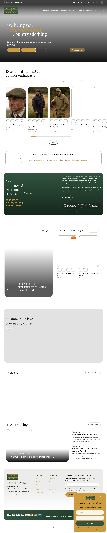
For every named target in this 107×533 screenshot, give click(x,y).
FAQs (50, 481)
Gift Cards (38, 481)
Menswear (46, 10)
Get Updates (90, 523)
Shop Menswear (13, 50)
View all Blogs (94, 424)
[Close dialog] (100, 496)
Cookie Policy (52, 492)
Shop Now (67, 197)
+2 (43, 121)
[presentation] (84, 82)
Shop (37, 478)
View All (53, 142)
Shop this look (78, 50)
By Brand (81, 10)
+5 (22, 121)
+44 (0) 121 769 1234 (17, 482)
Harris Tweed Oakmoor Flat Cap (81, 125)
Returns (80, 2)
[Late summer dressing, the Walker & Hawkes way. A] (41, 386)
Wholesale (89, 10)
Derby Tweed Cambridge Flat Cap (16, 125)
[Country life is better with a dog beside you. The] (17, 392)
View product (10, 129)
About (73, 2)
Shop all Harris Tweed (66, 290)
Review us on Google (41, 495)
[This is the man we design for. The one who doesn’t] (65, 394)
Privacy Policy (52, 489)
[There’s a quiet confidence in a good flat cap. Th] (90, 391)
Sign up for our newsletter (14, 2)
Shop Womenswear (29, 50)
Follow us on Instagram (93, 372)
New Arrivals (72, 10)
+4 (65, 121)
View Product (16, 114)
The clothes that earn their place (85, 434)
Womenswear (55, 10)
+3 (87, 121)
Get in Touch (52, 478)
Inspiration (87, 2)
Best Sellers (48, 82)
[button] (33, 136)
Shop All (41, 50)
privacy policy (85, 488)
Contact (95, 2)
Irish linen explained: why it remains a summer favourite (86, 449)
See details (65, 211)
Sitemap (51, 495)
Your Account (39, 492)
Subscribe (72, 494)
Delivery (51, 484)
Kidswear (64, 10)
